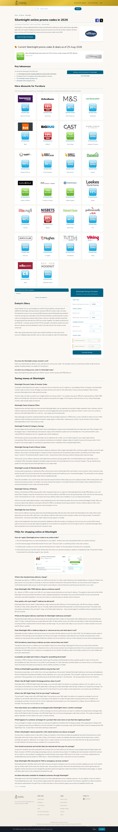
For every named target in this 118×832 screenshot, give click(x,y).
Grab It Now (93, 56)
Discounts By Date (93, 3)
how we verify (45, 24)
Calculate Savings (87, 352)
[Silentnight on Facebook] (97, 20)
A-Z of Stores (40, 805)
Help (101, 3)
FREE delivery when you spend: (81, 317)
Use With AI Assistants (43, 814)
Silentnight (23, 786)
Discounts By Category (80, 3)
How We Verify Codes (43, 811)
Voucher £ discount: (79, 346)
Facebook (87, 799)
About (61, 814)
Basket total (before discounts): (81, 304)
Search (78, 9)
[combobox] (56, 9)
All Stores (21, 15)
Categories (40, 802)
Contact (62, 811)
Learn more (49, 829)
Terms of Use (63, 799)
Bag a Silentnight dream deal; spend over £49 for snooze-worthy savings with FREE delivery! (51, 53)
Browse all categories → (41, 297)
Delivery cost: (76, 313)
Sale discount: (76, 326)
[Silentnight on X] (101, 20)
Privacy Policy (63, 802)
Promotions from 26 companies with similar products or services (34, 76)
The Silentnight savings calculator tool (26, 78)
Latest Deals (40, 799)
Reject (94, 829)
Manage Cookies (64, 808)
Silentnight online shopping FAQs (25, 81)
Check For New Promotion (25, 37)
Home (16, 15)
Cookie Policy (63, 805)
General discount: (77, 331)
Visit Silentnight (85, 76)
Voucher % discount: (79, 340)
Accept (102, 829)
